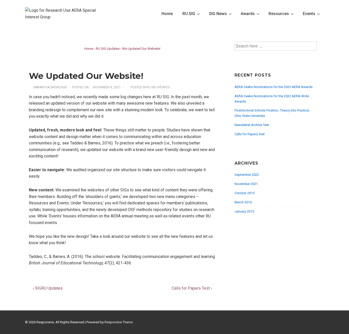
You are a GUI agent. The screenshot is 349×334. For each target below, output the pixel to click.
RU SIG (188, 13)
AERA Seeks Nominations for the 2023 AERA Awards (273, 87)
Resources (279, 13)
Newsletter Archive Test (252, 125)
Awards (248, 13)
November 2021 (246, 184)
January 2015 (244, 211)
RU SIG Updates (158, 87)
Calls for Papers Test (250, 134)
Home (167, 13)
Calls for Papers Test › (192, 288)
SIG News (218, 13)
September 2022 (247, 175)
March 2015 (243, 202)
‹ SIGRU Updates (48, 288)
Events (309, 13)
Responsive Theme (118, 322)
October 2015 (244, 193)
